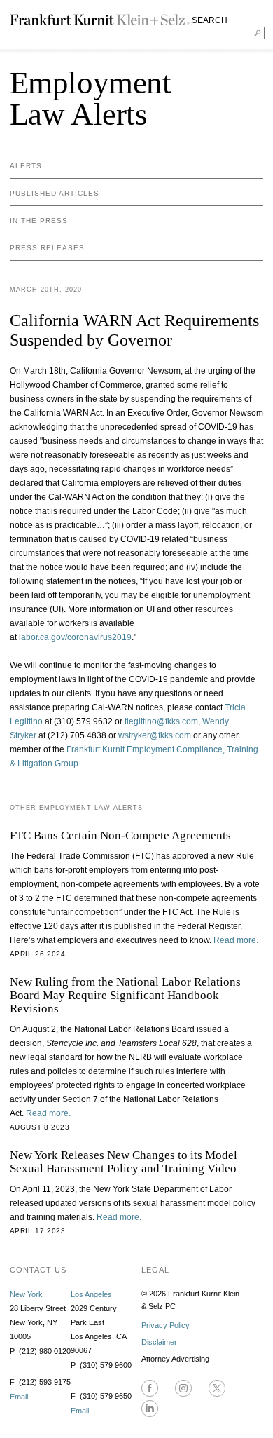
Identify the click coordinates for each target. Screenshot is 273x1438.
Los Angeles (91, 1294)
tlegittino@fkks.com (161, 721)
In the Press (39, 220)
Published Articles (54, 193)
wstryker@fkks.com (154, 735)
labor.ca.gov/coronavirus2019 (75, 637)
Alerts (26, 166)
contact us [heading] (38, 1269)
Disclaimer (159, 1342)
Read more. (236, 940)
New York (26, 1294)
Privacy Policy (165, 1325)
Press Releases (47, 248)
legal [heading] (155, 1269)
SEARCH (209, 20)
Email (19, 1396)
